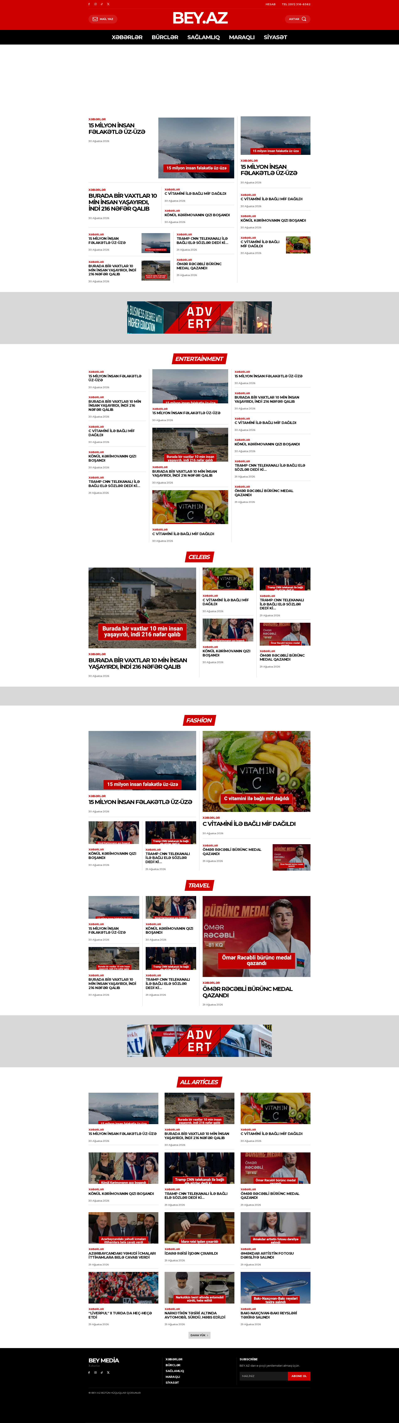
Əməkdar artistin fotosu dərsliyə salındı (267, 1255)
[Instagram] (95, 4)
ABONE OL (299, 1376)
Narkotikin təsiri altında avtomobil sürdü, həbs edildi (195, 1315)
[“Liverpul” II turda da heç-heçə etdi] (123, 1287)
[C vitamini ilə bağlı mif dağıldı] (298, 245)
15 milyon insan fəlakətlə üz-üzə (117, 128)
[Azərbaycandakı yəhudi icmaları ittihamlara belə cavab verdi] (123, 1228)
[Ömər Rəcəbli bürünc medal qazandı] (285, 634)
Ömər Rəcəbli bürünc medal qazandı (199, 266)
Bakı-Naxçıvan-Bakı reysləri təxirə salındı (269, 1315)
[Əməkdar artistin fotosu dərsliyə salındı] (275, 1228)
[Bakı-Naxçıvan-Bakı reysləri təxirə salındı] (275, 1287)
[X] (108, 4)
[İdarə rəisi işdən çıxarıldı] (199, 1228)
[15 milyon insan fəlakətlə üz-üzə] (196, 148)
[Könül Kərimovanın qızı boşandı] (228, 630)
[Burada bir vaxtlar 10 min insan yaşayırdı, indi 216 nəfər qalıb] (156, 271)
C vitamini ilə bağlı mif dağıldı (195, 193)
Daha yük (198, 1335)
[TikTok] (102, 4)
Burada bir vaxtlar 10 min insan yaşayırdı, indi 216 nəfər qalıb (123, 202)
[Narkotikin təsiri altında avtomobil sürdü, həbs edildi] (199, 1287)
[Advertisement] (199, 76)
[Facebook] (89, 4)
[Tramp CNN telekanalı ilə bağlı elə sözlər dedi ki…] (285, 579)
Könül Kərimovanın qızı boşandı (197, 215)
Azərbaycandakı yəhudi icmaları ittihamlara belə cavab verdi (122, 1255)
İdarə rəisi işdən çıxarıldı (191, 1253)
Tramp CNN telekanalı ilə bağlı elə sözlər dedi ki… (202, 240)
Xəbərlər (97, 119)
